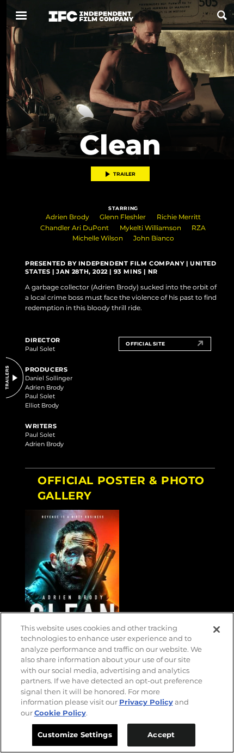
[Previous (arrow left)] (38, 565)
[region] (117, 682)
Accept (161, 734)
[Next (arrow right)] (208, 565)
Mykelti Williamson (150, 228)
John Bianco (153, 238)
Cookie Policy (60, 712)
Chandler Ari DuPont (74, 228)
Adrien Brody (67, 217)
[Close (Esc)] (215, 485)
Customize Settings (75, 734)
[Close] (217, 629)
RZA (199, 228)
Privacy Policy (146, 702)
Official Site (145, 344)
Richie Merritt (179, 217)
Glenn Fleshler (123, 217)
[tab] (123, 565)
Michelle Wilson (97, 238)
